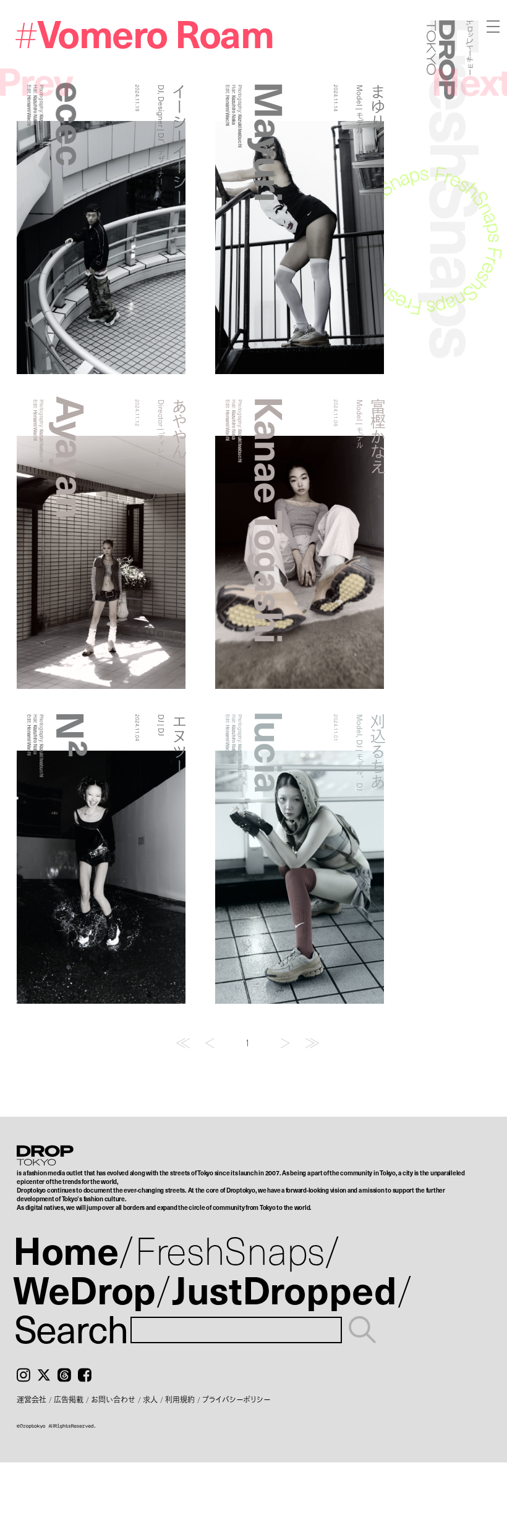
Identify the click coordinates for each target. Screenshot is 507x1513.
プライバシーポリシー (236, 1399)
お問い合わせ (113, 1399)
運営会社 (31, 1399)
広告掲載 (68, 1399)
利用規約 (180, 1399)
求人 (150, 1399)
